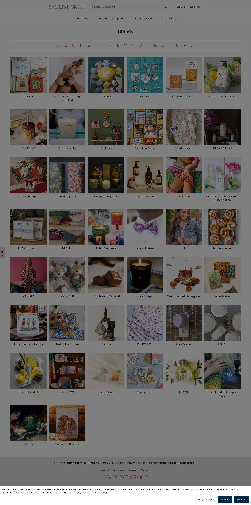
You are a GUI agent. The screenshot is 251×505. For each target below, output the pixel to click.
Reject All (225, 499)
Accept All (241, 499)
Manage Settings (204, 499)
